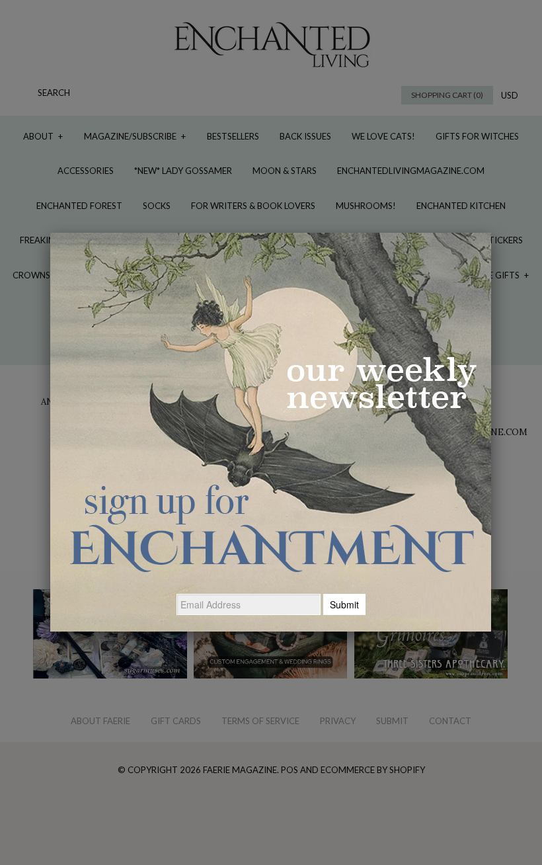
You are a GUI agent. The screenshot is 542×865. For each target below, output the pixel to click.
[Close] (491, 233)
